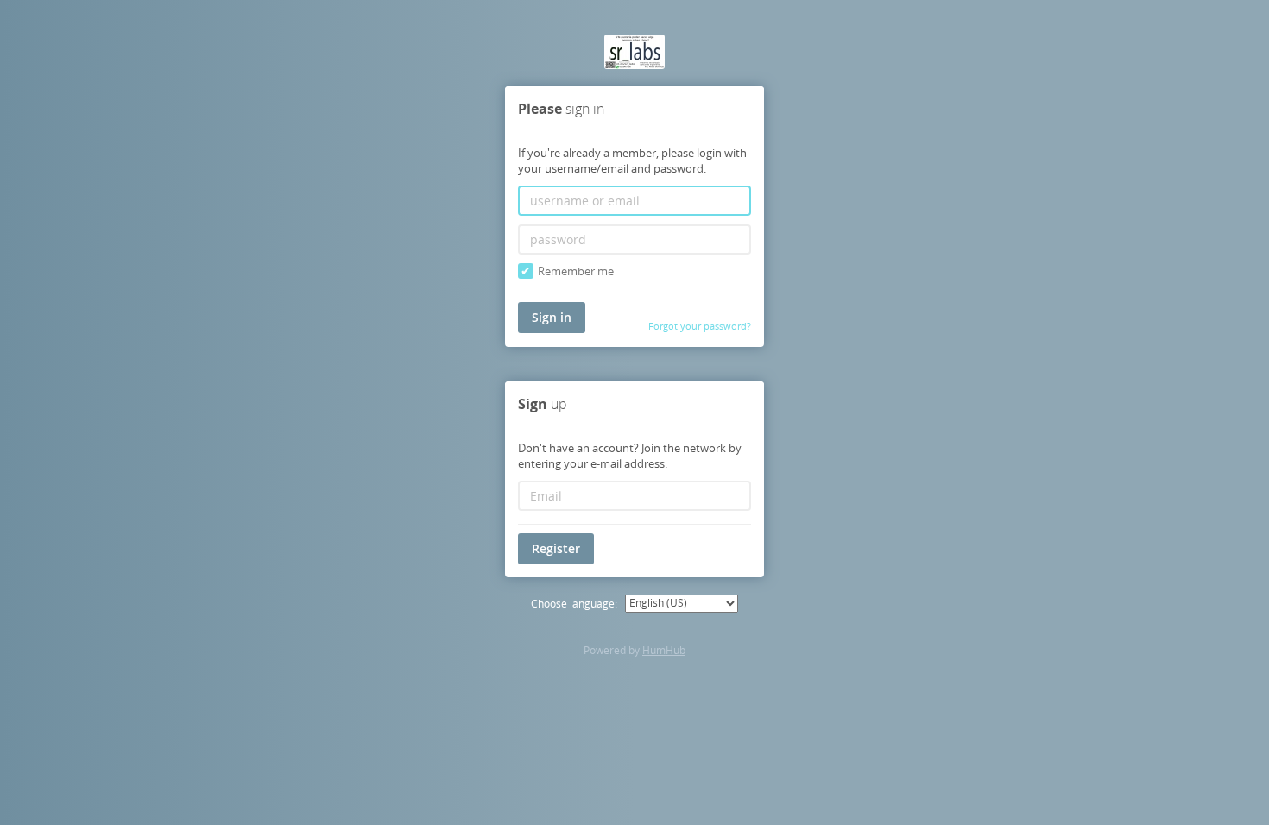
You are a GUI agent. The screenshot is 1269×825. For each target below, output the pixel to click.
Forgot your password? (699, 325)
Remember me (576, 271)
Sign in (551, 317)
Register (556, 548)
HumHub (663, 650)
